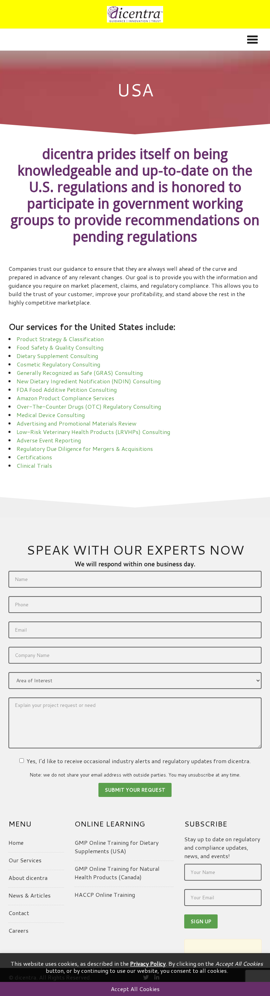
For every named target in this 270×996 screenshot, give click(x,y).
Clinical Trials (34, 465)
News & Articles (29, 895)
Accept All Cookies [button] (135, 989)
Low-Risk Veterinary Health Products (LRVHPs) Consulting (93, 432)
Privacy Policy (148, 963)
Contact (18, 913)
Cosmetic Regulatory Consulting (58, 364)
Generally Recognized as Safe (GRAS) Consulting (80, 373)
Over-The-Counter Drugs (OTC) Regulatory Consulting (89, 406)
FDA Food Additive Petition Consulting (67, 389)
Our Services (24, 860)
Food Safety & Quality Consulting (60, 347)
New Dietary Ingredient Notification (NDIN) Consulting (89, 381)
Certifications (34, 457)
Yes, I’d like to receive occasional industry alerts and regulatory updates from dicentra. (138, 761)
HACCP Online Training (105, 894)
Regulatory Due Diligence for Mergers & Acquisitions (85, 449)
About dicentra (27, 878)
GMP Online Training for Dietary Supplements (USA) (117, 846)
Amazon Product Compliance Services (65, 398)
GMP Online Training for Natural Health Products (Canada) (117, 872)
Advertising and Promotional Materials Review (76, 423)
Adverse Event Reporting (49, 440)
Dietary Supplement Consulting (57, 356)
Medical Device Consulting (51, 415)
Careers (18, 930)
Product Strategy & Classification (60, 339)
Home (16, 842)
